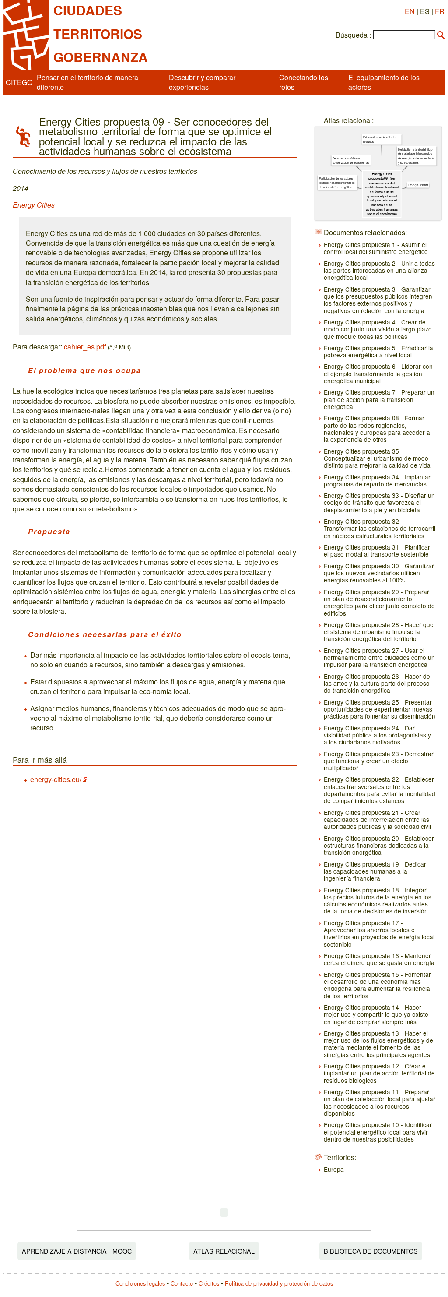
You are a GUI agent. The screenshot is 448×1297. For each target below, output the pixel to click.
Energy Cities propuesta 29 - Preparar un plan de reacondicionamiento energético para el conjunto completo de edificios (379, 602)
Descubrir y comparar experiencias (202, 82)
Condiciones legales (140, 1283)
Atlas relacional (224, 1250)
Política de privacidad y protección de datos (279, 1283)
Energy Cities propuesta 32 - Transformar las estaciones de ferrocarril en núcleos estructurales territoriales (379, 528)
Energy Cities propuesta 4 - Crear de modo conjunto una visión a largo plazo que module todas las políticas (378, 329)
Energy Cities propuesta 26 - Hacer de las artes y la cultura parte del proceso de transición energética (377, 683)
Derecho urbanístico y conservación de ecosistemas (350, 160)
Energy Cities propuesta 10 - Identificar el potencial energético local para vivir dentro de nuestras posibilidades (378, 1131)
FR (439, 11)
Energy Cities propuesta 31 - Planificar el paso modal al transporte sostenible (377, 550)
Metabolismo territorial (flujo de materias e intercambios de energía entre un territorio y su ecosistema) (416, 156)
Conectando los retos (303, 82)
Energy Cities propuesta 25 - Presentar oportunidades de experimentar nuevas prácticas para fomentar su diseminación (379, 709)
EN (410, 11)
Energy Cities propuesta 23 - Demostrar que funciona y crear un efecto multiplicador (379, 760)
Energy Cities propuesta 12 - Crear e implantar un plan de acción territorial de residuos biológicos (379, 1073)
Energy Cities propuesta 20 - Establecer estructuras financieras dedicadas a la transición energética (379, 845)
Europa (334, 1169)
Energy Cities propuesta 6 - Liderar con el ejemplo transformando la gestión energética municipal (378, 373)
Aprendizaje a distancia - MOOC (77, 1250)
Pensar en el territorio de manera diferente (87, 82)
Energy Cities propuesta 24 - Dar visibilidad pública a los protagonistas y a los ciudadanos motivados (377, 735)
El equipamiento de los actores (384, 82)
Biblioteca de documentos (371, 1250)
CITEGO (19, 82)
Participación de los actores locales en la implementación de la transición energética (337, 182)
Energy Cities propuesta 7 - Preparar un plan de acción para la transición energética (379, 399)
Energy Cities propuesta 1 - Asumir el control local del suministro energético (376, 248)
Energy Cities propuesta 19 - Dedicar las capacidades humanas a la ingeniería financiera (375, 871)
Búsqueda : (353, 35)
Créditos (209, 1283)
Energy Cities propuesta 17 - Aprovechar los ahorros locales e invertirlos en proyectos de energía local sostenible (379, 933)
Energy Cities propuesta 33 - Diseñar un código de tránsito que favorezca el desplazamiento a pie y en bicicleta (379, 502)
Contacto (182, 1283)
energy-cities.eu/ (55, 779)
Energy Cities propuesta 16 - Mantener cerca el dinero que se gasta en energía (379, 959)
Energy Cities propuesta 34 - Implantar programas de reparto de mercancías (377, 480)
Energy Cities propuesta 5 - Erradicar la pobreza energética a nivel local (378, 351)
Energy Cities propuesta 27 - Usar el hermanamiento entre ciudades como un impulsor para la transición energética (379, 657)
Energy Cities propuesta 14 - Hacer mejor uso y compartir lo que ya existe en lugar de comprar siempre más (376, 1014)
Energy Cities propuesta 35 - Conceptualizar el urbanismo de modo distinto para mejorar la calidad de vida (377, 458)
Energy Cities (34, 205)
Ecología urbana (418, 185)
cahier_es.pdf (85, 347)
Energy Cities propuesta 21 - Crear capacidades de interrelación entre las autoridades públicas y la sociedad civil (377, 819)
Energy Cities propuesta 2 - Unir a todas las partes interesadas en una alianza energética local (379, 270)
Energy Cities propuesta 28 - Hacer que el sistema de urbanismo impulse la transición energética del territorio (379, 631)
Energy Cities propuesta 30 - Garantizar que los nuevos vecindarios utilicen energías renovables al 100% (379, 573)
